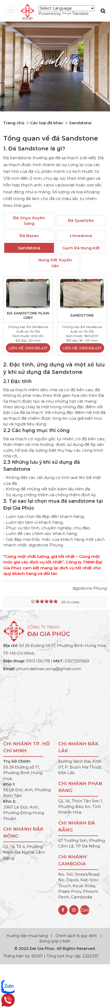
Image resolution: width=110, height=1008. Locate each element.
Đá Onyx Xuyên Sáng (29, 220)
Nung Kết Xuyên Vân (55, 262)
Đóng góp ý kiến (55, 941)
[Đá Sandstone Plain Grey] (28, 293)
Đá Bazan (29, 235)
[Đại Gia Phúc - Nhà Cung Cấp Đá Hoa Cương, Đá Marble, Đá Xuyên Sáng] (26, 11)
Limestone (81, 235)
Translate (80, 13)
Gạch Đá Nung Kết (81, 247)
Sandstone (29, 247)
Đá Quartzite (81, 220)
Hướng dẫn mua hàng (27, 935)
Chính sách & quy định (76, 935)
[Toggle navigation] (11, 10)
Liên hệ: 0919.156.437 (28, 348)
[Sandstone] (82, 293)
